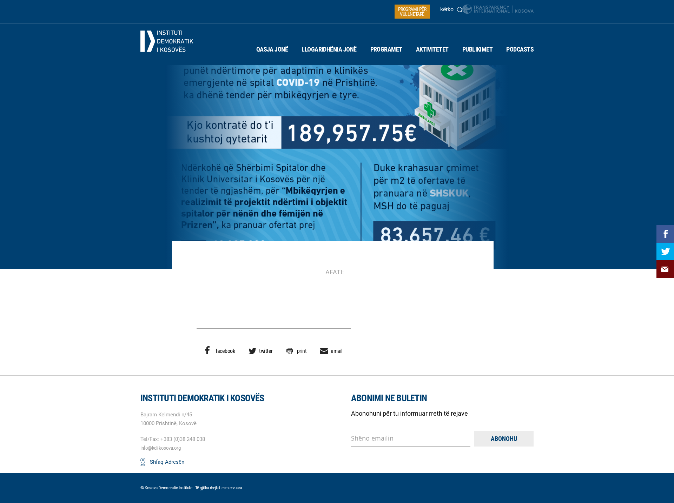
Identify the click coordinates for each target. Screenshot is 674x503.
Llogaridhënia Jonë (329, 49)
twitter (266, 351)
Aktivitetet (432, 49)
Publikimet (477, 49)
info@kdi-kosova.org (160, 448)
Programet (386, 49)
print (302, 351)
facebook (225, 351)
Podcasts (520, 49)
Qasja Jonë (272, 49)
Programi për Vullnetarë (412, 11)
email (337, 351)
